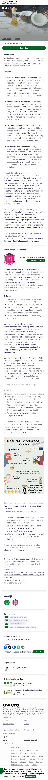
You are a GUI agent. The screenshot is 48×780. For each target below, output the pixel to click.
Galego (41, 756)
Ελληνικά (14, 759)
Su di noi (5, 720)
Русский (32, 753)
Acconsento (30, 777)
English (13, 750)
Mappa (5, 740)
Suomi (31, 762)
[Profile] (41, 2)
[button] (5, 647)
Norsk (27, 765)
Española (14, 753)
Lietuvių (21, 750)
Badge (17, 39)
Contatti (26, 724)
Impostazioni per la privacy (11, 730)
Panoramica (6, 39)
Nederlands (23, 753)
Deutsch (29, 750)
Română (40, 759)
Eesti (36, 750)
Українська (25, 756)
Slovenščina (15, 756)
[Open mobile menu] (45, 3)
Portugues (39, 762)
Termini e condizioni (9, 733)
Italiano (34, 756)
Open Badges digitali (30, 740)
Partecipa (24, 48)
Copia (38, 652)
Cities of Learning (8, 743)
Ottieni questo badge (36, 260)
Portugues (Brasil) (17, 765)
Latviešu (22, 759)
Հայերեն (31, 759)
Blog (25, 720)
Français (14, 762)
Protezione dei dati (29, 730)
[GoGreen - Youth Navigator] (7, 602)
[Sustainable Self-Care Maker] (15, 602)
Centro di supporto (8, 724)
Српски (34, 765)
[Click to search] (38, 2)
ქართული (23, 762)
